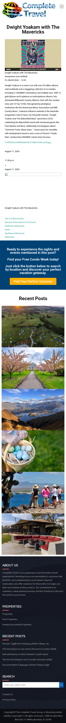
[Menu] (62, 6)
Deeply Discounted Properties (17, 624)
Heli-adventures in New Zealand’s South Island (25, 654)
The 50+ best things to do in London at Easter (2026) (27, 659)
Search (62, 685)
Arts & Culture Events (14, 218)
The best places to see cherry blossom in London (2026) (29, 648)
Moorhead (9, 237)
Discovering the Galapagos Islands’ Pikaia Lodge (25, 664)
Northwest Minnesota (14, 226)
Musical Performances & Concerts (20, 222)
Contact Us (7, 694)
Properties (7, 613)
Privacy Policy (9, 699)
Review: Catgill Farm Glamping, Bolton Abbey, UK (25, 643)
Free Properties (9, 619)
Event (7, 229)
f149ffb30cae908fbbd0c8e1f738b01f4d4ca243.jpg (28, 142)
